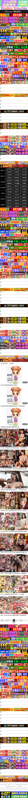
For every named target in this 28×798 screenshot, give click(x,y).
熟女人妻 (17, 197)
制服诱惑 (24, 200)
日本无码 (24, 169)
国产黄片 (9, 197)
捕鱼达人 (9, 186)
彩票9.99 (9, 189)
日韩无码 (24, 206)
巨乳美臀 (24, 174)
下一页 (20, 620)
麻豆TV (17, 191)
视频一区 (3, 170)
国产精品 (9, 169)
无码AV (3, 193)
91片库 (9, 194)
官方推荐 (3, 187)
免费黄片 (24, 197)
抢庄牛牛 (17, 186)
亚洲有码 (9, 171)
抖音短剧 (9, 191)
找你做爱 (24, 180)
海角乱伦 (17, 200)
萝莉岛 (24, 194)
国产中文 (9, 203)
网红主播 (17, 169)
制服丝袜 (17, 177)
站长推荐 (3, 181)
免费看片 (3, 204)
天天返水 (24, 189)
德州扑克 (24, 186)
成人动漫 (24, 171)
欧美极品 (17, 171)
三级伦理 (9, 174)
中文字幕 (17, 174)
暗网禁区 (9, 200)
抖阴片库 (3, 199)
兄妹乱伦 (17, 203)
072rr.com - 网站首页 (13, 11)
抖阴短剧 (17, 206)
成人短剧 (24, 203)
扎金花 (17, 189)
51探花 (24, 191)
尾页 (14, 622)
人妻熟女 (9, 177)
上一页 (6, 620)
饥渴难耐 (17, 180)
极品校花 (9, 206)
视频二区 (3, 176)
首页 (2, 620)
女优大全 (17, 194)
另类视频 (24, 177)
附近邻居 (9, 180)
